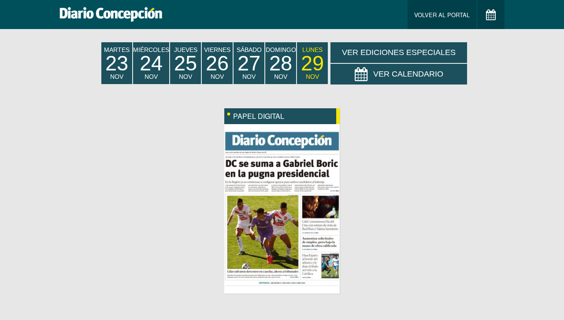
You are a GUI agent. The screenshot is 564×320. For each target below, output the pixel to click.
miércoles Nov (151, 63)
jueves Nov (185, 63)
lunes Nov (312, 63)
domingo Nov (281, 63)
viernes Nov (217, 63)
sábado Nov (249, 63)
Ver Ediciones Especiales (399, 52)
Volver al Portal (442, 15)
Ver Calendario (408, 74)
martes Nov (117, 63)
